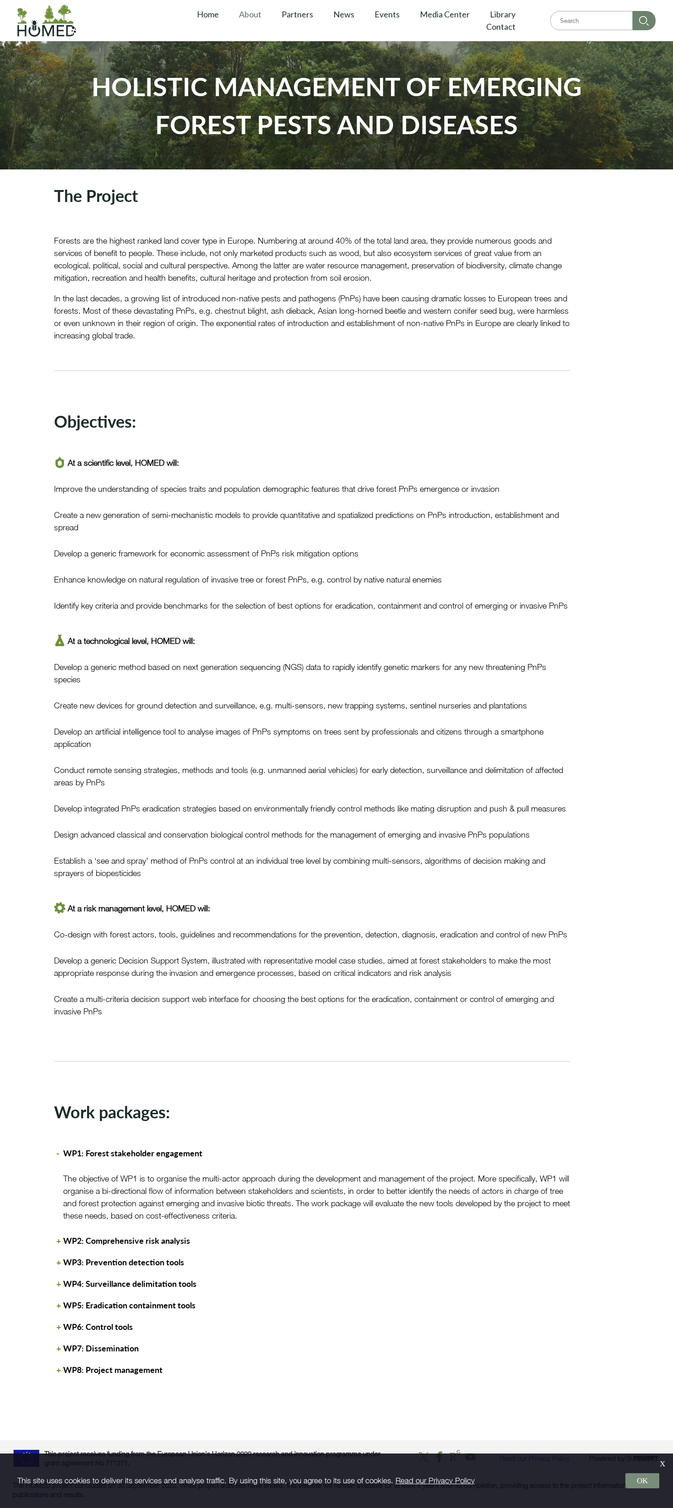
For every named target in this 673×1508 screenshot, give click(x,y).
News (343, 14)
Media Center (445, 14)
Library (503, 14)
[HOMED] (70, 21)
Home (208, 14)
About (250, 14)
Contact (501, 27)
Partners (297, 14)
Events (387, 14)
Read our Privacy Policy (435, 1480)
